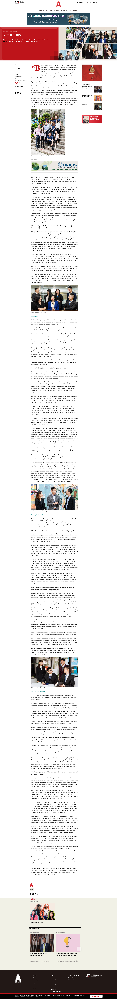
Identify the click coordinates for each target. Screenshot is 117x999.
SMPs (31, 889)
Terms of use (71, 977)
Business (56, 10)
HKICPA (52, 986)
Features (6, 31)
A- (19, 70)
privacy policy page (34, 996)
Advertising (53, 984)
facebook (16, 93)
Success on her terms (36, 922)
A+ (16, 70)
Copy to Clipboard (23, 93)
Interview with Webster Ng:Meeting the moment (38, 954)
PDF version (20, 86)
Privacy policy (71, 979)
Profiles (63, 10)
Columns (68, 10)
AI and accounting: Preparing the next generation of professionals (66, 954)
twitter (21, 93)
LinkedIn (18, 93)
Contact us (53, 982)
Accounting (49, 10)
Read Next (33, 899)
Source (75, 10)
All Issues (41, 10)
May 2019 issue (19, 83)
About (52, 977)
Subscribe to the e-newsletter (58, 979)
